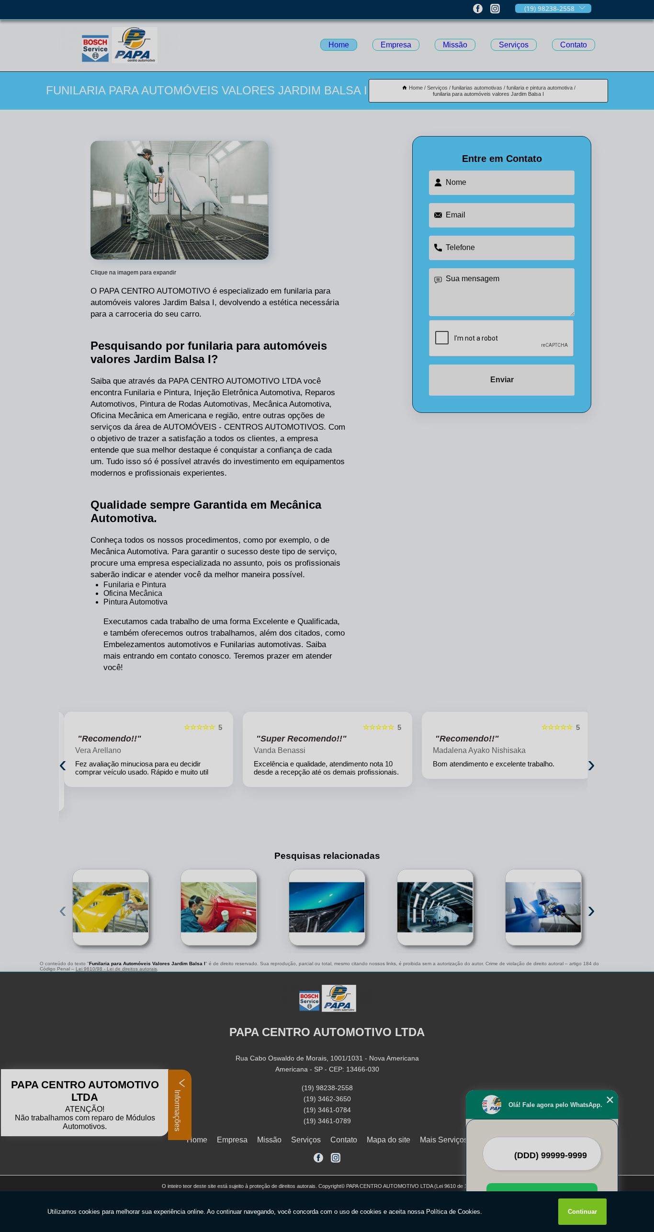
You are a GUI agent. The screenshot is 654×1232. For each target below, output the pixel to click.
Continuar (582, 1211)
